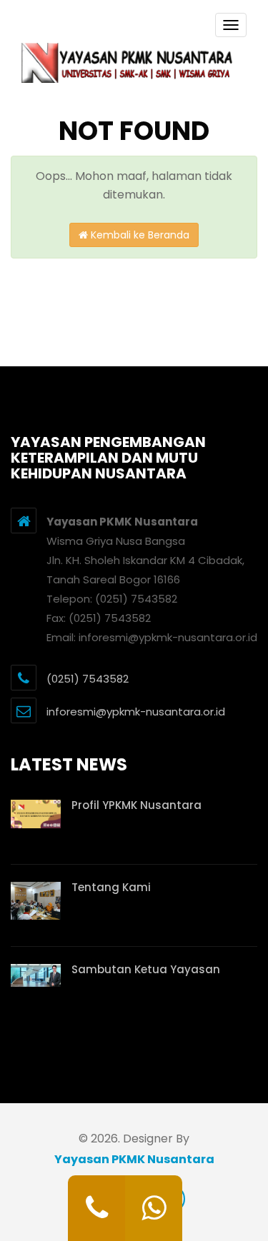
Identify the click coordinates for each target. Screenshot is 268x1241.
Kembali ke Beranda (138, 235)
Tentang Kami (111, 887)
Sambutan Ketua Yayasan (145, 969)
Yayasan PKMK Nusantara (134, 1159)
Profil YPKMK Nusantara (136, 805)
